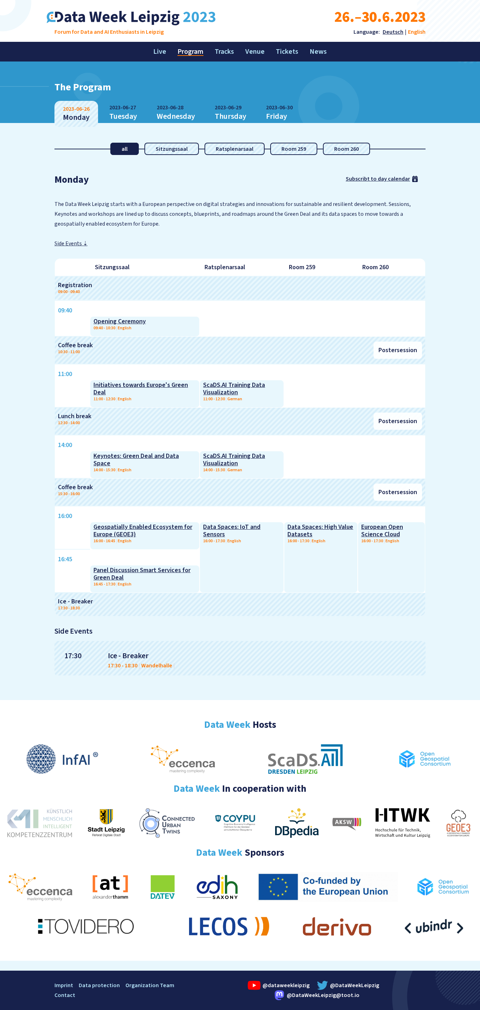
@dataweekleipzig (285, 985)
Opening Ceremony (119, 321)
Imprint (63, 985)
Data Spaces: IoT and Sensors (231, 531)
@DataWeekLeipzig (354, 985)
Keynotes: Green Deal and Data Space (136, 460)
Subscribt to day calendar (378, 179)
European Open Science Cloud (382, 531)
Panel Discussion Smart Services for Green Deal (141, 574)
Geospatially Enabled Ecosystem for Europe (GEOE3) (142, 531)
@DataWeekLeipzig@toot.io (323, 995)
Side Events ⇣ (70, 243)
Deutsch (393, 32)
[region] (240, 437)
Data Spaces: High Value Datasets (320, 531)
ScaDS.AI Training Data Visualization (234, 389)
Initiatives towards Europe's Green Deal (140, 389)
